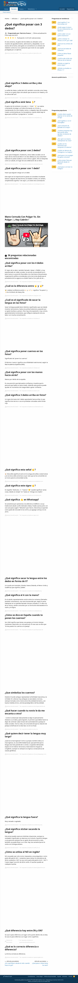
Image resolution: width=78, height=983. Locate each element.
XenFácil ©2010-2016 (58, 980)
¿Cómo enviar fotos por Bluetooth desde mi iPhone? (65, 162)
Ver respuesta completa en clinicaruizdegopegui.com (33, 754)
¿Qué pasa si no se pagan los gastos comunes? (65, 156)
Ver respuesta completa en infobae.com (30, 368)
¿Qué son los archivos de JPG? (65, 44)
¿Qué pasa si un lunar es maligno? (65, 167)
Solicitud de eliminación (12, 53)
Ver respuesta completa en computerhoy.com (31, 164)
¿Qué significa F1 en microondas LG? (64, 23)
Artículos (15, 18)
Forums (13, 9)
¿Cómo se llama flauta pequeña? (64, 54)
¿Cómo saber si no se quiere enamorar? (64, 34)
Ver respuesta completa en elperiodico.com (30, 53)
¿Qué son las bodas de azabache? (64, 49)
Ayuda (59, 976)
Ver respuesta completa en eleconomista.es (30, 281)
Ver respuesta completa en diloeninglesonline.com (32, 867)
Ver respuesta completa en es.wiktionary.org (31, 824)
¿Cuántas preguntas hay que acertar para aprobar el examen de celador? (65, 133)
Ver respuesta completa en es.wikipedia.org (31, 97)
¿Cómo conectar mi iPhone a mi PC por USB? (65, 39)
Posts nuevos (6, 12)
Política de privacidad (50, 976)
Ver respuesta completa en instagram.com (30, 295)
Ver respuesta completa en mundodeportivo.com (32, 184)
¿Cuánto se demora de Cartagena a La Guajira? (65, 151)
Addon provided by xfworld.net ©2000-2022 (39, 981)
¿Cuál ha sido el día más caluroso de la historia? (65, 59)
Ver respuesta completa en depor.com (29, 515)
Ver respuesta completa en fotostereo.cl (30, 318)
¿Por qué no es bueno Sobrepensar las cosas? (64, 140)
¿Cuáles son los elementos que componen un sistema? (64, 145)
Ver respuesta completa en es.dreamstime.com (31, 406)
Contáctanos (31, 976)
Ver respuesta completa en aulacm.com (29, 390)
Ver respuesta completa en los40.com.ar (30, 847)
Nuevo (21, 9)
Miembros (31, 9)
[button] (25, 9)
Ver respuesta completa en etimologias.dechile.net (32, 706)
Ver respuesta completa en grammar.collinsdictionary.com (27, 941)
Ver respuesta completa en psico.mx (29, 729)
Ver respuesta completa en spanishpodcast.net (31, 629)
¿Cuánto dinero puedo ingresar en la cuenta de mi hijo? (65, 115)
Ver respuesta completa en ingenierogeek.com (31, 957)
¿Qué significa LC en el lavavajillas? (64, 121)
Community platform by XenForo (30, 980)
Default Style (8, 976)
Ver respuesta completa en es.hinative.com (30, 495)
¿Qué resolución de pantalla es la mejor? (64, 126)
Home (6, 9)
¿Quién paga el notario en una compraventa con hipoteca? (65, 29)
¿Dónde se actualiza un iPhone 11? (64, 69)
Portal (70, 976)
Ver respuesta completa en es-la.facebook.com (31, 481)
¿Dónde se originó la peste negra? (64, 64)
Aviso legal (40, 976)
